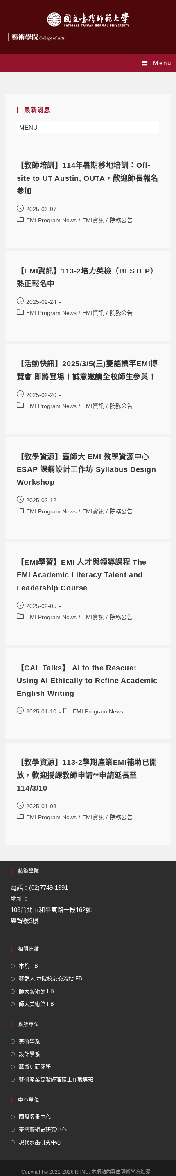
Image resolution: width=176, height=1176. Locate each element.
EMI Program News (51, 220)
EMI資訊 (93, 220)
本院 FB (28, 966)
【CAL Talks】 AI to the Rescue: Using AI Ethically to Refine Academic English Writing (87, 680)
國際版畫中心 (35, 1117)
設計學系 (29, 1054)
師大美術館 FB (36, 1004)
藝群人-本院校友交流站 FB (50, 978)
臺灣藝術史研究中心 (43, 1129)
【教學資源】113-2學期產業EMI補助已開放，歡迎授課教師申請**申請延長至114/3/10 (87, 775)
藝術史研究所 (35, 1067)
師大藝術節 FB (36, 991)
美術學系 (29, 1041)
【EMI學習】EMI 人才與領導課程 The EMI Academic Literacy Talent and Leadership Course (82, 575)
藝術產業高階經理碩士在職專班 (56, 1079)
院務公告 (121, 220)
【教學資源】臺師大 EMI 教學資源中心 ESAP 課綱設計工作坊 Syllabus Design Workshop (86, 469)
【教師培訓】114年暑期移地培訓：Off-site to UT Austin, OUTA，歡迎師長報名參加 (87, 178)
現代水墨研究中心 (40, 1142)
